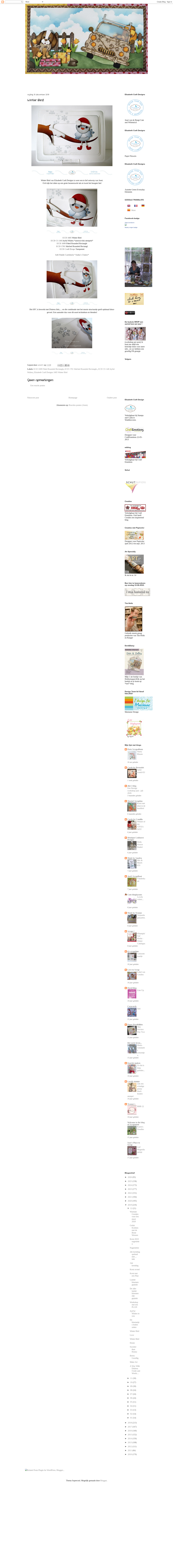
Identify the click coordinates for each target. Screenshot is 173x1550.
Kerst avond (135, 1269)
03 (131, 1410)
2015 (130, 1435)
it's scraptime (133, 951)
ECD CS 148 (56, 241)
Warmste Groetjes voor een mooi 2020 (134, 1217)
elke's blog (131, 786)
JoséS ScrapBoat (134, 876)
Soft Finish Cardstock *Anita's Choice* (72, 255)
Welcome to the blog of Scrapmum (136, 1123)
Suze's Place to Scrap (133, 1144)
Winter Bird (134, 1331)
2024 (130, 1185)
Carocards (132, 1006)
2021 (130, 1197)
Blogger (103, 1480)
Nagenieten (134, 1248)
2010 (130, 1454)
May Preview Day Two (141, 1029)
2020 (130, 1201)
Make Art (133, 1362)
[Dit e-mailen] (58, 365)
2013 (130, 1442)
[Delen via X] (63, 365)
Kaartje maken (133, 1063)
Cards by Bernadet (135, 767)
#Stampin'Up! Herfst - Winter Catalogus (141, 938)
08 (131, 1390)
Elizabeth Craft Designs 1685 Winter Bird (50, 372)
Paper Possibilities (135, 1024)
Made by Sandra (134, 858)
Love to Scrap (133, 970)
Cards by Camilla (135, 819)
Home (132, 1343)
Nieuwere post (33, 398)
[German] (142, 206)
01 (131, 1418)
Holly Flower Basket (140, 844)
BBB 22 (140, 1106)
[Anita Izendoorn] (126, 225)
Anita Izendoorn (129, 222)
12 (131, 1208)
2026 (130, 1177)
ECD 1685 (67, 238)
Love (132, 1335)
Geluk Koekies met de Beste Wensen (134, 1230)
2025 (130, 1181)
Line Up (140, 990)
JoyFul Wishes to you (134, 1313)
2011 (130, 1450)
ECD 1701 (60, 246)
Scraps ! (130, 931)
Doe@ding (132, 988)
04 (131, 1406)
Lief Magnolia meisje (141, 1149)
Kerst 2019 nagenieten (134, 1241)
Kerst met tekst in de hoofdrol (141, 806)
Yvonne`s (131, 1104)
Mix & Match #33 (139, 862)
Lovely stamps (133, 1081)
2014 (130, 1438)
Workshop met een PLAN (134, 1304)
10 (131, 1382)
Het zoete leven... (134, 1043)
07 (131, 1394)
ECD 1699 (61, 243)
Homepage (73, 398)
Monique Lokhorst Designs (135, 839)
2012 (130, 1446)
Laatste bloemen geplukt (134, 1282)
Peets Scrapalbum (135, 749)
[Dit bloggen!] (61, 365)
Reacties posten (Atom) (78, 405)
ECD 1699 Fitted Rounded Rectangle (49, 369)
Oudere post (112, 398)
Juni (138, 1009)
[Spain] (128, 210)
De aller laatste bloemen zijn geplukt (134, 1293)
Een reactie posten (37, 385)
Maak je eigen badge (131, 227)
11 (131, 1378)
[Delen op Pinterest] (68, 365)
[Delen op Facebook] (66, 365)
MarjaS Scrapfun (134, 801)
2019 (130, 1205)
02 (131, 1414)
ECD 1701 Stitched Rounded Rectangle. (81, 369)
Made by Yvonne (134, 913)
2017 (130, 1427)
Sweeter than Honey (133, 1349)
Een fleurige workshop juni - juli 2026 (135, 790)
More (133, 210)
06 (131, 1398)
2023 (130, 1189)
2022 (130, 1193)
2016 (130, 1431)
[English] (128, 206)
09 (131, 1386)
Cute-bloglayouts (134, 895)
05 (131, 1402)
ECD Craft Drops (68, 249)
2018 (130, 1423)
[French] (135, 206)
